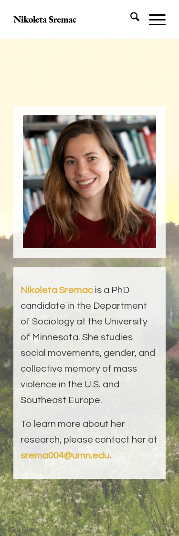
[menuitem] (130, 19)
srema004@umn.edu (65, 455)
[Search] (130, 19)
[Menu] (152, 19)
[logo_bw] (74, 19)
